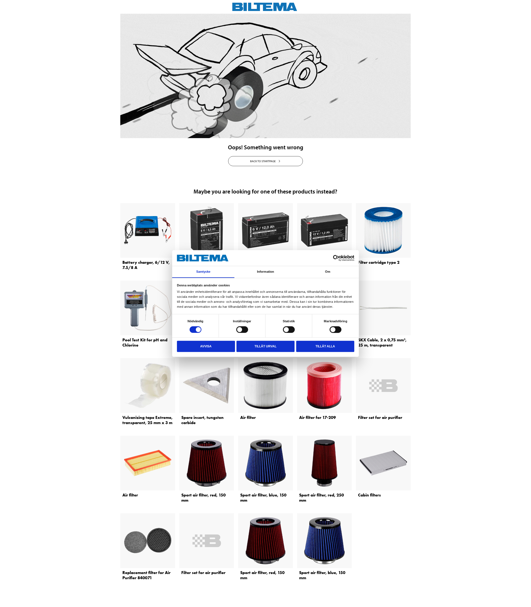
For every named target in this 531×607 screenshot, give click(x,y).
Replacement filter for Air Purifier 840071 (146, 575)
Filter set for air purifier (380, 417)
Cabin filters (369, 495)
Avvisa (206, 346)
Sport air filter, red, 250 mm (321, 497)
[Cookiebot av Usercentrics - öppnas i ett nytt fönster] (336, 258)
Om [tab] (327, 272)
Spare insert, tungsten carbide (202, 420)
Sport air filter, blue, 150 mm (263, 497)
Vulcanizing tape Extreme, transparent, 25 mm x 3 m (147, 420)
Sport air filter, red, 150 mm (203, 497)
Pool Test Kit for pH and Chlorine (144, 342)
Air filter (248, 417)
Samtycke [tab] (203, 272)
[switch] (242, 329)
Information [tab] (265, 272)
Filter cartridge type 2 (378, 262)
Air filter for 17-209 (317, 417)
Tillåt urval (265, 346)
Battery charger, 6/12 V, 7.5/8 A (146, 265)
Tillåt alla (325, 346)
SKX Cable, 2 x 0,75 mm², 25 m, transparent (382, 342)
